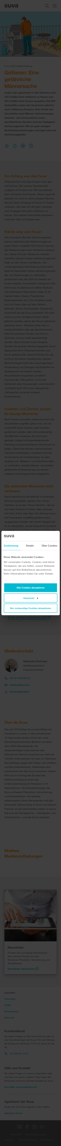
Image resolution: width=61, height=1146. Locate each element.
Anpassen (28, 598)
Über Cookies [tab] (49, 545)
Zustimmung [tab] (11, 545)
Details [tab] (30, 545)
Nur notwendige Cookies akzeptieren (30, 608)
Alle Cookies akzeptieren (30, 587)
